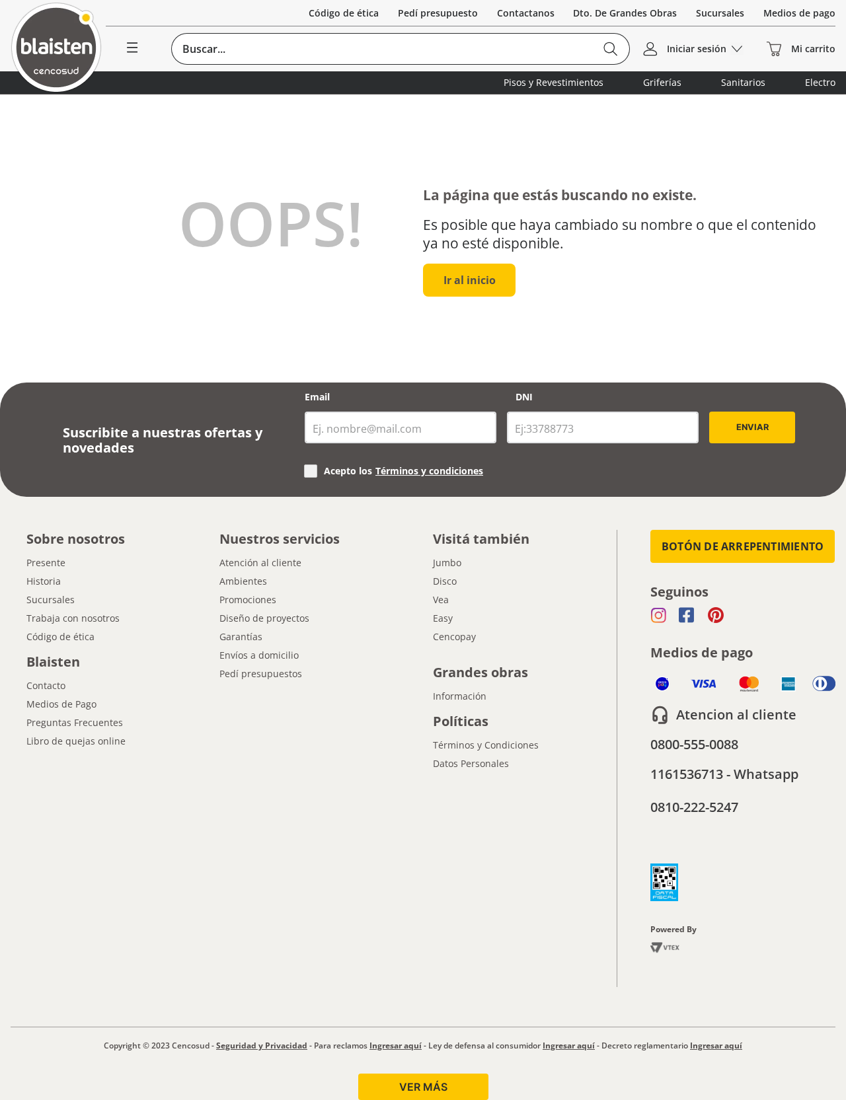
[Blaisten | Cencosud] (56, 48)
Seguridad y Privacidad (261, 1045)
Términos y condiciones (429, 470)
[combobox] (401, 49)
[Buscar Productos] (611, 49)
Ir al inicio (469, 280)
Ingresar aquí (395, 1045)
